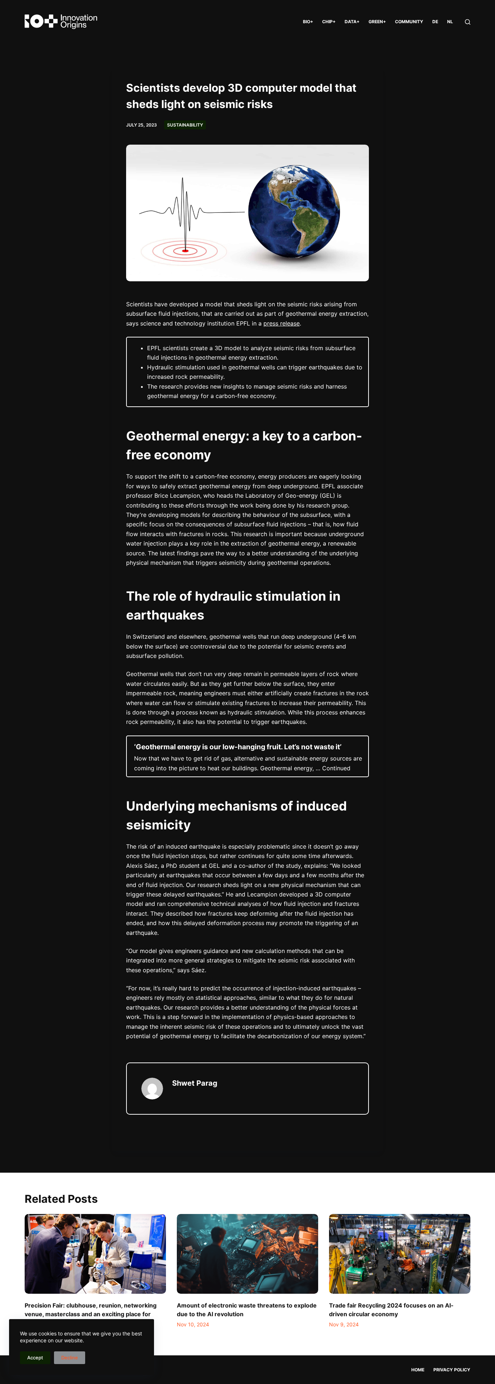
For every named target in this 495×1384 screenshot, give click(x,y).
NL (450, 21)
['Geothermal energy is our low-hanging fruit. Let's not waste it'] (247, 756)
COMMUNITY (409, 21)
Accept (35, 1357)
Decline (69, 1357)
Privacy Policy (451, 1369)
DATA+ (352, 21)
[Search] (467, 22)
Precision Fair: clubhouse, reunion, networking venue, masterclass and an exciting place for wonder (91, 1314)
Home (417, 1369)
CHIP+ (329, 21)
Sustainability (185, 125)
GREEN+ (377, 21)
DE (435, 21)
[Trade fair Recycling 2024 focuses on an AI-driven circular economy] (399, 1253)
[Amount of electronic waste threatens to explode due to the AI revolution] (247, 1253)
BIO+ (308, 21)
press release (281, 323)
